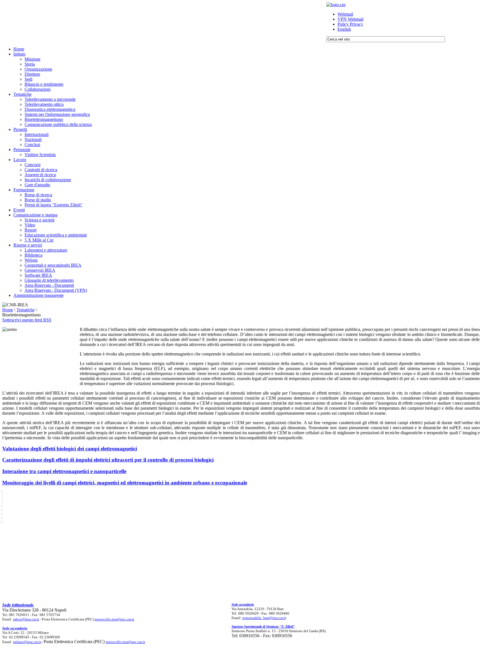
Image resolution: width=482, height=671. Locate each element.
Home (7, 309)
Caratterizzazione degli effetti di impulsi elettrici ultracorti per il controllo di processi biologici (108, 460)
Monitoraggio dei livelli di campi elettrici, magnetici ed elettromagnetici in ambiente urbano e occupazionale (124, 483)
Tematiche (25, 309)
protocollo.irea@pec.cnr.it (114, 619)
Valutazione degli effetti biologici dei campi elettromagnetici (69, 449)
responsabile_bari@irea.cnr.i (263, 618)
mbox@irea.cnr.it (26, 619)
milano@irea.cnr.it (27, 642)
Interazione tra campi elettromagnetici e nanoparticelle (64, 471)
